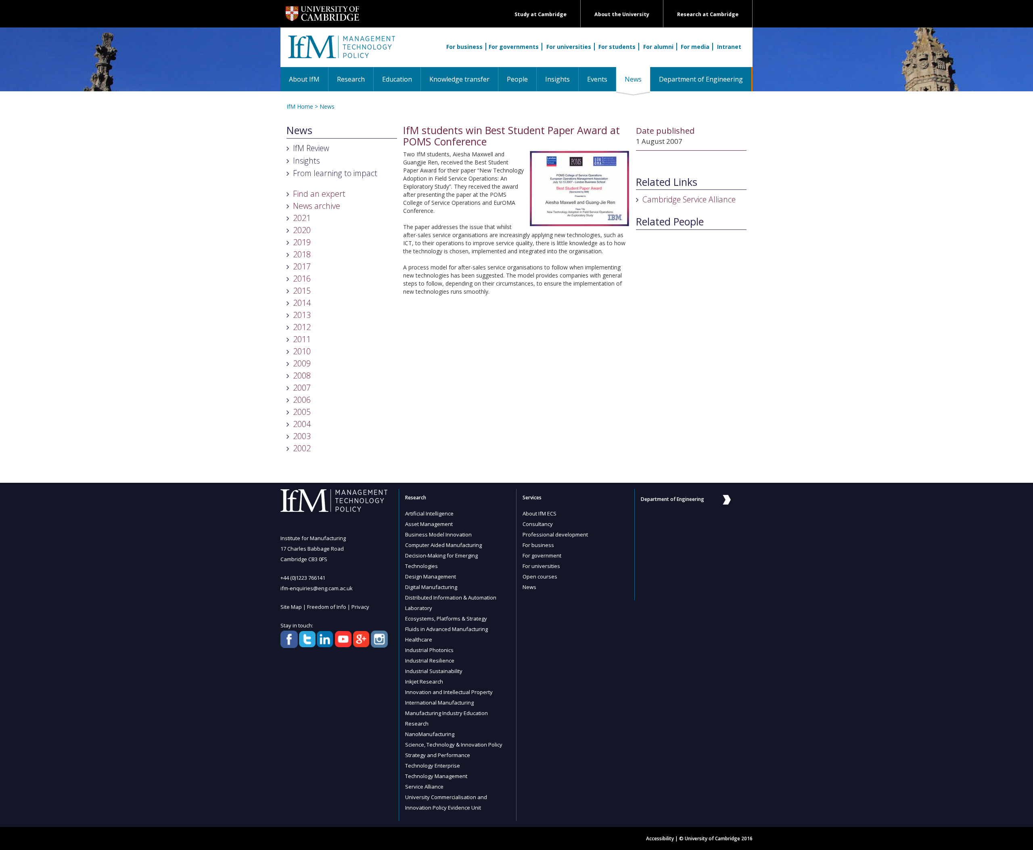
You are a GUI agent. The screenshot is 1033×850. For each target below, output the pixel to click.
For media (695, 46)
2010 (302, 351)
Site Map (291, 606)
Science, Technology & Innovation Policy (453, 744)
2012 (302, 327)
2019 (302, 242)
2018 (302, 254)
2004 (302, 424)
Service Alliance (424, 786)
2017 (302, 266)
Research (351, 79)
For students (617, 46)
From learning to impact (335, 173)
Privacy (360, 606)
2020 (302, 230)
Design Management (430, 576)
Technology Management (436, 776)
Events (597, 79)
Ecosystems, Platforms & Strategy (446, 618)
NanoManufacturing (429, 734)
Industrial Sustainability (433, 671)
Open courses (540, 576)
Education (397, 79)
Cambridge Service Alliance (689, 199)
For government (542, 555)
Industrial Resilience (429, 660)
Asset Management (429, 524)
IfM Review (311, 148)
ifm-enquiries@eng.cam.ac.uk (316, 588)
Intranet (729, 46)
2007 (302, 387)
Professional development (555, 534)
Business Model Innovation (438, 534)
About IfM (304, 79)
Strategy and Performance (437, 755)
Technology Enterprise (432, 765)
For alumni (658, 46)
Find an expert (319, 193)
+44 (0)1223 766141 (302, 577)
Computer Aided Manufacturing (443, 545)
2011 (302, 339)
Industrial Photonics (429, 650)
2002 (302, 448)
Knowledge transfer (459, 79)
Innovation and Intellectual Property (449, 692)
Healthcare (418, 639)
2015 (302, 290)
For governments (514, 46)
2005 (302, 411)
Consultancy (538, 524)
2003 (302, 436)
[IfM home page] (340, 51)
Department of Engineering (701, 79)
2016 (302, 278)
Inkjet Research (424, 681)
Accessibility (660, 838)
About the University (621, 14)
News (637, 79)
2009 (302, 363)
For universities (568, 46)
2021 (302, 217)
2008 (302, 375)
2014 (302, 302)
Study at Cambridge (540, 14)
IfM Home (299, 106)
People (517, 79)
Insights (557, 79)
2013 (302, 314)
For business (464, 46)
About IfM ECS (539, 513)
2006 (302, 399)
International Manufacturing (439, 702)
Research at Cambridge (707, 14)
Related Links (666, 182)
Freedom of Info (326, 606)
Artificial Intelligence (429, 513)
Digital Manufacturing (431, 587)
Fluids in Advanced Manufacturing (446, 629)
